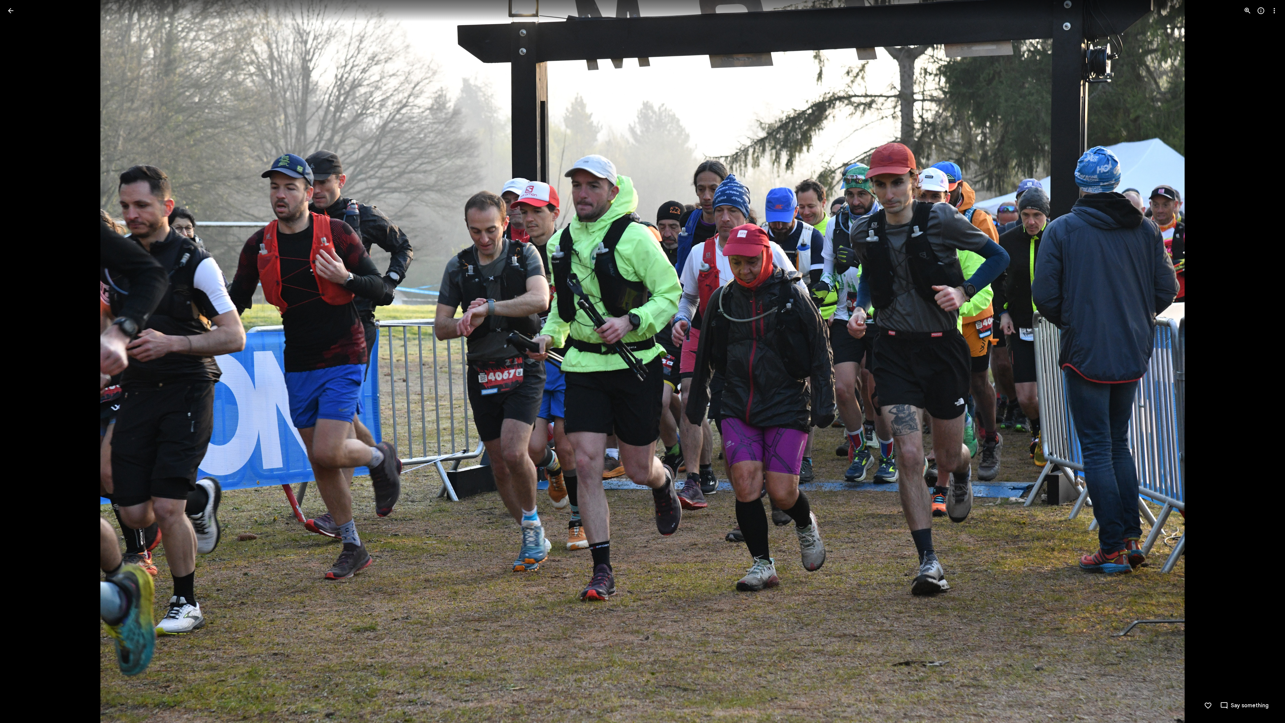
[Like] (1208, 706)
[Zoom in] (1247, 10)
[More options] (1274, 10)
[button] (18, 361)
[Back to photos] (11, 11)
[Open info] (1261, 10)
